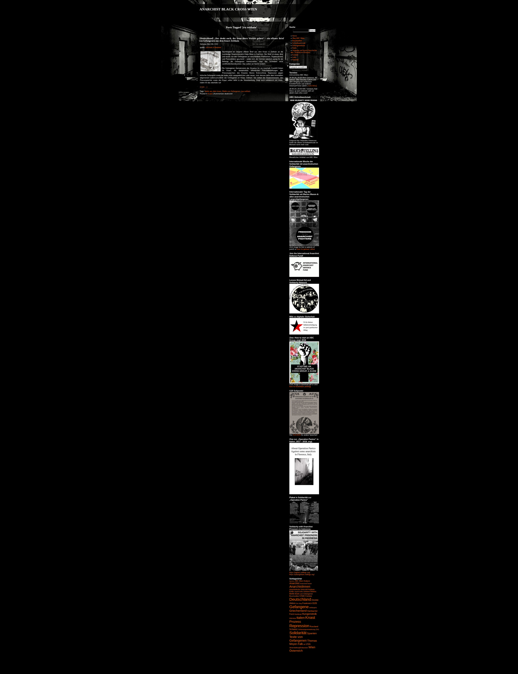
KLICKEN (297, 435)
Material (295, 60)
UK (304, 644)
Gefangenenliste (298, 46)
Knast (210, 94)
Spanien (312, 633)
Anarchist (294, 583)
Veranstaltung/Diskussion (298, 648)
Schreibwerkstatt (298, 43)
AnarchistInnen (299, 586)
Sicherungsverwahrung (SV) (308, 629)
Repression (299, 626)
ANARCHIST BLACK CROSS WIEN (228, 9)
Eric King (299, 603)
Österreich (296, 650)
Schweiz (293, 629)
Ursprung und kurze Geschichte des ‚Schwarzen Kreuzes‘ (304, 51)
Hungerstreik (309, 613)
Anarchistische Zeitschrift (298, 589)
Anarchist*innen (306, 584)
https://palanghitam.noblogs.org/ (301, 574)
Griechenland (298, 610)
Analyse (307, 581)
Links (294, 57)
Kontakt (295, 55)
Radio (294, 48)
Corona (308, 596)
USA (308, 644)
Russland (314, 626)
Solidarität (297, 633)
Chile (302, 596)
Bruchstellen (297, 41)
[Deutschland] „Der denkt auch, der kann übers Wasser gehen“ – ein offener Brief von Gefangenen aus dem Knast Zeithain (241, 39)
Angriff (296, 591)
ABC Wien (299, 581)
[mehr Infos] (312, 86)
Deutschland (300, 599)
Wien (312, 647)
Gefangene (299, 607)
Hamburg (297, 614)
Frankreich (307, 603)
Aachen (291, 581)
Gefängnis (313, 608)
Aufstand (306, 591)
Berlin (291, 593)
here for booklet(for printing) (300, 387)
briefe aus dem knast (213, 91)
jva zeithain (245, 91)
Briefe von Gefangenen (231, 91)
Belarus (313, 591)
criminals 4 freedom (213, 47)
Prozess (295, 621)
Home (294, 36)
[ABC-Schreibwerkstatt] (303, 138)
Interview (292, 618)
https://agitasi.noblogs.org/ (299, 572)
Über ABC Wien (298, 38)
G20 (314, 603)
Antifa (301, 591)
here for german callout (306, 249)
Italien (301, 617)
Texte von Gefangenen (298, 638)
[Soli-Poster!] (303, 570)
